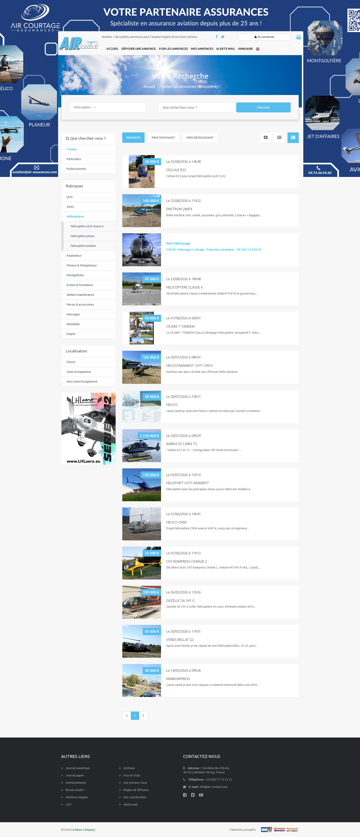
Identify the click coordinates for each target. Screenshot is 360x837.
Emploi (71, 334)
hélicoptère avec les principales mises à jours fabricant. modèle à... (209, 489)
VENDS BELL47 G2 (180, 640)
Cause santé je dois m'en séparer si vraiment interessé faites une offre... (212, 685)
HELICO (172, 405)
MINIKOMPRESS (178, 679)
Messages (73, 314)
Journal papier (74, 775)
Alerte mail (130, 804)
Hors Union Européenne (82, 381)
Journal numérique (77, 768)
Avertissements (75, 782)
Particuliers (74, 159)
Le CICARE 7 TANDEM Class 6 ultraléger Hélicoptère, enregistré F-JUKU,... (213, 332)
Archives (129, 768)
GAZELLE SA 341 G (180, 600)
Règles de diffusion (136, 790)
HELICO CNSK (176, 522)
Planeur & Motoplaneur (82, 265)
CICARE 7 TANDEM (180, 326)
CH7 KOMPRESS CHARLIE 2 (186, 561)
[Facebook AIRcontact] (217, 37)
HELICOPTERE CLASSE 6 (184, 287)
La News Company (83, 829)
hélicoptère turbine (83, 245)
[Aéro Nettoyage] (141, 249)
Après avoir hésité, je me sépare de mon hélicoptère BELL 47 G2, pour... (211, 645)
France (71, 362)
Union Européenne (79, 371)
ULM (69, 197)
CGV (68, 804)
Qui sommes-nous (135, 782)
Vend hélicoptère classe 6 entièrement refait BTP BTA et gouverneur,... (212, 293)
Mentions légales (76, 797)
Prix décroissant (200, 137)
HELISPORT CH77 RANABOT (187, 483)
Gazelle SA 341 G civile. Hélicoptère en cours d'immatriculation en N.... (211, 606)
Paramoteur (74, 255)
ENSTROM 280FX (179, 209)
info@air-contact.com (214, 786)
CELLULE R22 (176, 170)
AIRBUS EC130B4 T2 (181, 444)
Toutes (72, 149)
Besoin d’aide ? (75, 790)
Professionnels (76, 168)
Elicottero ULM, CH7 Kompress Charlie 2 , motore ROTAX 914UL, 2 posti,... (213, 567)
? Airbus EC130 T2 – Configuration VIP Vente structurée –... (204, 450)
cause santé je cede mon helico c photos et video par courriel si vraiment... (213, 411)
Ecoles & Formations (80, 285)
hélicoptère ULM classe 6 (87, 226)
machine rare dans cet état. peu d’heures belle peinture (202, 371)
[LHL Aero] (88, 428)
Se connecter (266, 37)
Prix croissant (163, 137)
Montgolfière (75, 275)
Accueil (149, 86)
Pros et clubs (131, 775)
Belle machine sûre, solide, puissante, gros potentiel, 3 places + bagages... (214, 215)
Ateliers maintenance (80, 294)
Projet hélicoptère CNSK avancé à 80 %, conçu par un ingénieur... (207, 528)
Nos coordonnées (134, 797)
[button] (127, 171)
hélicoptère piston (83, 236)
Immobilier (73, 324)
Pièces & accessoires (80, 304)
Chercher (263, 107)
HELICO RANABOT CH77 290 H (189, 365)
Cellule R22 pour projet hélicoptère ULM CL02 (196, 176)
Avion (70, 206)
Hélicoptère (75, 216)
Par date (133, 137)
